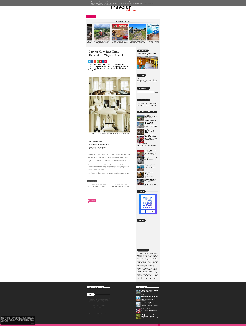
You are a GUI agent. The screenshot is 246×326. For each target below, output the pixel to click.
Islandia (148, 264)
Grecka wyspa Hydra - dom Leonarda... (148, 303)
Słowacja (150, 274)
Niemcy (149, 269)
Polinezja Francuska (147, 271)
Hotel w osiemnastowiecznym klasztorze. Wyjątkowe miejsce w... (149, 131)
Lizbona (150, 80)
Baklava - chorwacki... (142, 143)
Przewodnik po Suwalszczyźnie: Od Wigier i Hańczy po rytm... (150, 116)
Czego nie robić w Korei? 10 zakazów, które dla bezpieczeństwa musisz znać (96, 43)
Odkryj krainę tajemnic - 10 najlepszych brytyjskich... (147, 315)
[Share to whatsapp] (98, 61)
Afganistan (140, 253)
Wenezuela (155, 277)
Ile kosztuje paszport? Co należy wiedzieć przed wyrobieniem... (150, 180)
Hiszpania (139, 262)
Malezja (146, 268)
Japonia (156, 264)
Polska (151, 105)
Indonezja (139, 264)
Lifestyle (124, 16)
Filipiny (139, 261)
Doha (156, 258)
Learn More (148, 3)
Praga (153, 79)
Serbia (144, 272)
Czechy (150, 258)
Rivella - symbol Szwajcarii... (150, 136)
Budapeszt (144, 80)
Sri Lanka (155, 272)
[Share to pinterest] (100, 61)
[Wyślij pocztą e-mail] (105, 61)
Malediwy (140, 268)
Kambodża (140, 265)
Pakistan (139, 271)
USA (138, 277)
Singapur (149, 272)
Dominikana (140, 259)
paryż (139, 79)
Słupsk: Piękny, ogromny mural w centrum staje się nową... (149, 291)
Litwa (145, 266)
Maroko (155, 268)
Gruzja (156, 261)
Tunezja (151, 275)
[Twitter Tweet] (89, 61)
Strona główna (91, 16)
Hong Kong (151, 262)
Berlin (139, 80)
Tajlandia (146, 275)
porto (143, 81)
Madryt (139, 81)
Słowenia (155, 274)
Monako (139, 269)
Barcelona (155, 80)
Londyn (148, 79)
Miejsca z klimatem (115, 16)
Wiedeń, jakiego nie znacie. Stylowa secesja (98, 147)
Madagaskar (155, 266)
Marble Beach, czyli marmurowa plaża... (148, 123)
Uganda (142, 277)
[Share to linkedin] (103, 61)
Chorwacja (155, 256)
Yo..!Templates (123, 325)
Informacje (155, 103)
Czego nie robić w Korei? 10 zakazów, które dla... (150, 151)
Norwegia (155, 269)
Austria (149, 255)
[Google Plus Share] (95, 61)
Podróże (100, 16)
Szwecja (145, 274)
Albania (146, 253)
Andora (151, 253)
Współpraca (132, 16)
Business (140, 103)
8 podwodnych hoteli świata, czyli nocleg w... (150, 165)
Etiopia (156, 259)
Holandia (145, 262)
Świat (155, 105)
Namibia (144, 269)
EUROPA (145, 103)
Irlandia (144, 264)
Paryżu (110, 64)
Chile (146, 256)
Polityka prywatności (98, 289)
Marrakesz (154, 81)
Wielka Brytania (141, 278)
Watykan (151, 277)
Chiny (150, 256)
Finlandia (144, 261)
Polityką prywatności (5, 321)
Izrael (152, 264)
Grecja (152, 261)
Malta (151, 268)
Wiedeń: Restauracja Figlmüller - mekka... (148, 173)
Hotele (106, 16)
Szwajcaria (139, 274)
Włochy (151, 278)
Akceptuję (32, 323)
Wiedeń (143, 79)
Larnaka (150, 81)
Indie (156, 262)
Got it (153, 3)
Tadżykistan (140, 275)
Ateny (146, 81)
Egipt (148, 259)
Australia (145, 255)
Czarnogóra (144, 258)
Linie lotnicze (140, 105)
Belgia (153, 255)
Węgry (147, 278)
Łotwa (155, 278)
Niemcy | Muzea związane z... (150, 158)
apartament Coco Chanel (91, 181)
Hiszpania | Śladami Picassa (95, 142)
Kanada (146, 265)
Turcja (155, 275)
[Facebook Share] (92, 61)
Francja (148, 261)
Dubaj (145, 259)
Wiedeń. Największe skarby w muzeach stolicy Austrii (99, 145)
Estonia (152, 259)
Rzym (157, 79)
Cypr (138, 258)
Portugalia (139, 272)
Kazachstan (151, 265)
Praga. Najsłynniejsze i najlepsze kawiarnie (97, 148)
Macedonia (149, 266)
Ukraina (146, 277)
